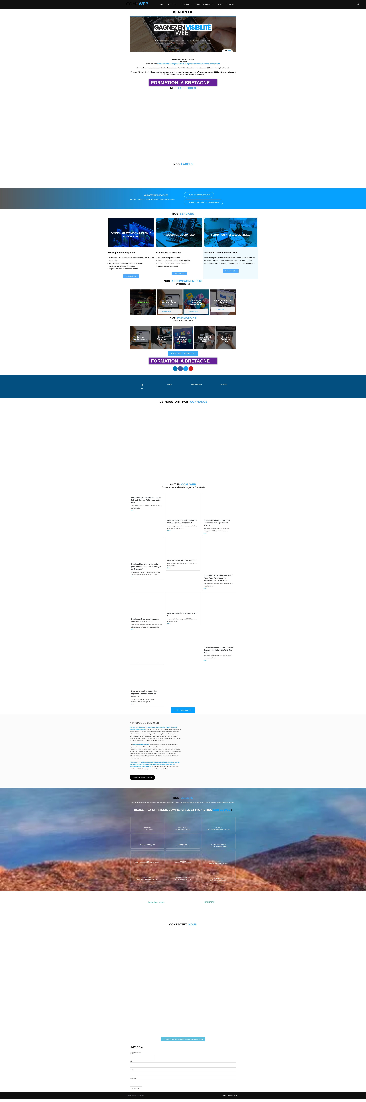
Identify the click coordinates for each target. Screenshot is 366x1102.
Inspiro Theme (226, 1095)
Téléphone (133, 1078)
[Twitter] (185, 368)
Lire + (132, 510)
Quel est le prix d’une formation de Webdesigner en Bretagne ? (182, 521)
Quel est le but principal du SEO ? (182, 560)
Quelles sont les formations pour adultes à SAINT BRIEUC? (145, 620)
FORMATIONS (185, 4)
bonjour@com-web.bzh (156, 902)
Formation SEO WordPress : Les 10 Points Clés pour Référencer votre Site (146, 500)
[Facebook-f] (180, 368)
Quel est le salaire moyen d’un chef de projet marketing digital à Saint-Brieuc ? (219, 650)
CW (161, 4)
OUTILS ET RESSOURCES (204, 4)
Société (132, 1070)
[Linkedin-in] (175, 368)
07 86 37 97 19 (209, 902)
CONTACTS (230, 4)
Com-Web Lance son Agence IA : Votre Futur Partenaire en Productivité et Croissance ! (218, 578)
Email (132, 1054)
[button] (131, 34)
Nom (131, 1061)
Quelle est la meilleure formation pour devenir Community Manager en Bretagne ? (146, 566)
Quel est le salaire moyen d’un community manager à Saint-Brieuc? (217, 523)
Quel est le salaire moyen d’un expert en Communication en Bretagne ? (144, 693)
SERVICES (171, 4)
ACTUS (220, 4)
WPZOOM (237, 1095)
